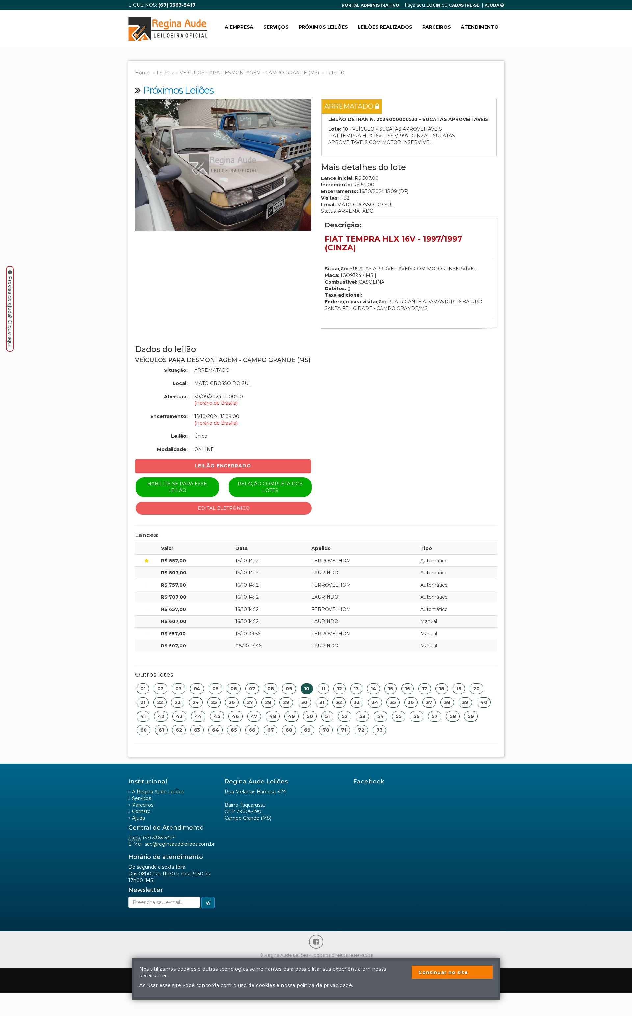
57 (435, 716)
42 (161, 716)
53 (362, 716)
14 (373, 689)
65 (234, 730)
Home (142, 73)
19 (458, 689)
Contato (141, 811)
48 (272, 716)
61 (161, 730)
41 (143, 716)
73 (379, 730)
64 (215, 730)
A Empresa (239, 27)
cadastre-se (464, 5)
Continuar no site (443, 972)
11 (323, 689)
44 (198, 716)
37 (429, 702)
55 (399, 716)
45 (217, 716)
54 (380, 716)
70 (326, 730)
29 (286, 702)
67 (270, 730)
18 (441, 689)
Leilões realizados (385, 27)
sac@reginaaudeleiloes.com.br (180, 844)
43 (179, 716)
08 (270, 689)
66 (252, 730)
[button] (148, 165)
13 (356, 689)
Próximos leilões (323, 27)
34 (375, 702)
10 (306, 689)
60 (143, 730)
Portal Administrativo (370, 5)
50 (310, 716)
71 (343, 730)
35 (393, 702)
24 (196, 702)
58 (453, 716)
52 (345, 716)
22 (160, 702)
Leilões (165, 73)
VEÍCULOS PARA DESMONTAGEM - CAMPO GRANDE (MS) (249, 73)
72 (361, 730)
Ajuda (492, 5)
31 (321, 702)
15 (390, 689)
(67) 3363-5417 (159, 837)
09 (289, 689)
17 (424, 689)
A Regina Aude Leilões (158, 792)
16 (407, 689)
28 (268, 702)
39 (465, 702)
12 (339, 689)
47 (254, 716)
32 (339, 702)
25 (214, 702)
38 (447, 702)
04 (197, 689)
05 (215, 689)
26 (232, 702)
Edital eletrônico (224, 508)
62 (179, 730)
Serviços (276, 27)
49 (291, 716)
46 (235, 716)
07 (252, 689)
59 (471, 716)
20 (476, 689)
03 (178, 689)
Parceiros (436, 27)
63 (197, 730)
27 (250, 702)
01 (142, 689)
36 (411, 702)
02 (160, 689)
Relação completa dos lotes (270, 487)
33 (357, 702)
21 (142, 702)
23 (178, 702)
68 (289, 730)
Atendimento (480, 27)
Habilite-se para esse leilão (177, 487)
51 (327, 716)
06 (233, 689)
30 (304, 702)
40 (483, 702)
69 (307, 730)
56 (416, 716)
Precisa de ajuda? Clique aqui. (10, 311)
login (433, 5)
